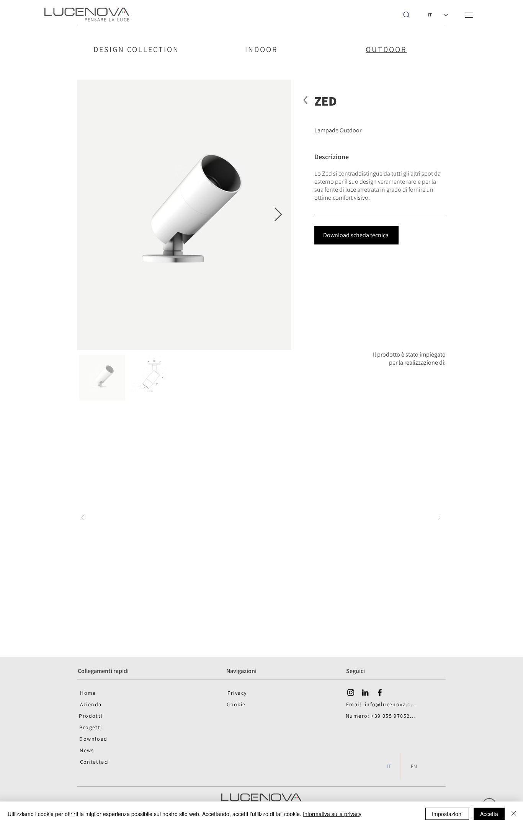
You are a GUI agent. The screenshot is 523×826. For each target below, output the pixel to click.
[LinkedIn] (365, 692)
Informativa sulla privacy (332, 814)
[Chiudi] (513, 814)
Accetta (489, 814)
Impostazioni (447, 814)
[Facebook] (379, 692)
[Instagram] (350, 692)
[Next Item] (278, 214)
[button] (469, 15)
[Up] (305, 100)
